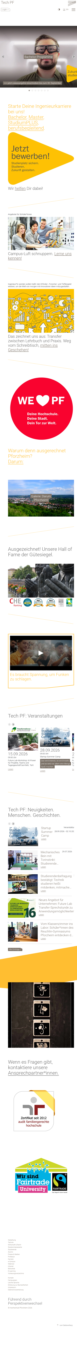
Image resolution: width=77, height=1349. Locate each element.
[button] (41, 498)
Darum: (15, 461)
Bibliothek (11, 1269)
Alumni (10, 1252)
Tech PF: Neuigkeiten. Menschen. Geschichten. (34, 812)
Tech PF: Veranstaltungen (35, 716)
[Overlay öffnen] (70, 513)
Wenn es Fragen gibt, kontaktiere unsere (33, 1067)
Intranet (10, 1266)
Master (36, 117)
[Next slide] (73, 56)
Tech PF (7, 3)
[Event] (23, 749)
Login (4, 9)
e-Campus (11, 1261)
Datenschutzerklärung (15, 1290)
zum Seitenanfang (65, 1325)
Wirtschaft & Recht (14, 1245)
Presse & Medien (14, 1254)
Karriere (10, 1259)
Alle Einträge (14, 949)
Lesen (10, 769)
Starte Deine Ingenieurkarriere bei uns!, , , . (39, 117)
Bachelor (17, 117)
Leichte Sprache (13, 1283)
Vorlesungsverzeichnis (16, 1273)
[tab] (29, 90)
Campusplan (12, 1280)
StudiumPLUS (23, 122)
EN (67, 9)
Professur (11, 1257)
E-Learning (12, 1271)
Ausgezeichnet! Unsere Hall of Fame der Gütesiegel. (40, 551)
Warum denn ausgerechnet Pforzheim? (37, 456)
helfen (20, 188)
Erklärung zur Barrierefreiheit (18, 1285)
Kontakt (11, 1278)
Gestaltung (12, 1240)
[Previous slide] (9, 724)
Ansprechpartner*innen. (33, 1073)
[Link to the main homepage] (72, 3)
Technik (11, 1242)
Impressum (12, 1287)
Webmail (11, 1264)
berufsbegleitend (26, 128)
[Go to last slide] (3, 56)
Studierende (12, 1250)
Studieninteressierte (15, 1247)
